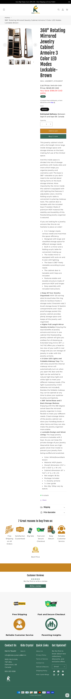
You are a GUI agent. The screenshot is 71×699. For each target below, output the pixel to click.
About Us (39, 651)
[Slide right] (35, 45)
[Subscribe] (64, 666)
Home (7, 17)
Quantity (43, 120)
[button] (4, 10)
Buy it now (53, 136)
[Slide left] (5, 45)
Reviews (23, 655)
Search (23, 651)
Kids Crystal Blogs (42, 674)
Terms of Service (42, 659)
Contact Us (40, 663)
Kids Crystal (37, 695)
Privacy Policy (41, 655)
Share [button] (44, 500)
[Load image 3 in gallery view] (23, 62)
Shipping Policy (41, 670)
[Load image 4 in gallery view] (28, 62)
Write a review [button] (35, 586)
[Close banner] (69, 2)
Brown (44, 109)
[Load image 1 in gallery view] (11, 62)
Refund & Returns (42, 667)
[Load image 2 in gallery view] (17, 62)
